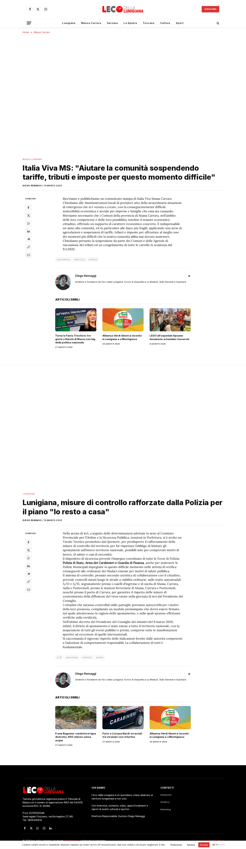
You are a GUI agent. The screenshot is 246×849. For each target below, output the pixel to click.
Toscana (148, 23)
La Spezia (130, 23)
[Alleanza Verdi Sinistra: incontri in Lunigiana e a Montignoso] (123, 319)
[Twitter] (28, 215)
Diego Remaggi (32, 185)
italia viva (79, 259)
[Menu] (29, 23)
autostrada (72, 657)
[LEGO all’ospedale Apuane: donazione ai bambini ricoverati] (170, 319)
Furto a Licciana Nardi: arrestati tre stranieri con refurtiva (122, 735)
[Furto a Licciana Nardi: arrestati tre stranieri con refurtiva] (123, 717)
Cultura (165, 23)
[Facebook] (28, 207)
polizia (99, 657)
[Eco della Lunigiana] (123, 9)
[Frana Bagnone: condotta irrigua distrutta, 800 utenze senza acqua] (75, 717)
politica (93, 259)
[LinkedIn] (28, 231)
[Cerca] (217, 23)
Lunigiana (68, 23)
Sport (180, 23)
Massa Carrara (91, 23)
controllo (87, 657)
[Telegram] (28, 239)
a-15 (59, 657)
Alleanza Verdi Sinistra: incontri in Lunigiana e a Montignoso (122, 337)
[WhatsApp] (28, 223)
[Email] (28, 254)
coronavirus (63, 259)
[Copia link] (28, 247)
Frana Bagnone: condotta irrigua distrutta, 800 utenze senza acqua (75, 737)
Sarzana (112, 23)
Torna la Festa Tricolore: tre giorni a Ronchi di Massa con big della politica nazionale (75, 339)
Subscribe (210, 9)
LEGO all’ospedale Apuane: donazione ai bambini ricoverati (169, 337)
